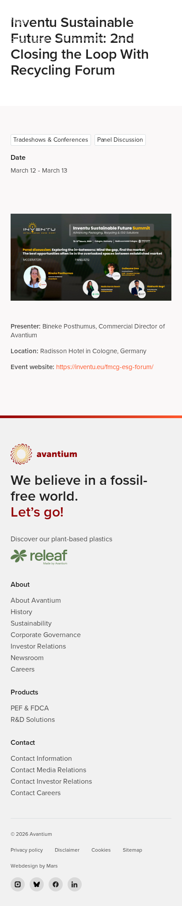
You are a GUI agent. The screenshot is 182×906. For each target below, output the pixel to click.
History (21, 612)
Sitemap (132, 850)
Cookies (101, 850)
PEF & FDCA (30, 708)
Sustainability (31, 623)
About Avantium (36, 600)
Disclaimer (67, 850)
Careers (22, 669)
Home (18, 39)
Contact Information (41, 759)
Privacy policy (27, 850)
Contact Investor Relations (51, 781)
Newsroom (27, 658)
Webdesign (24, 866)
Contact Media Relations (48, 770)
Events (38, 39)
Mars (52, 866)
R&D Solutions (33, 720)
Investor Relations (38, 646)
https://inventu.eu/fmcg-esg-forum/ (104, 367)
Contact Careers (36, 793)
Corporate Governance (46, 635)
